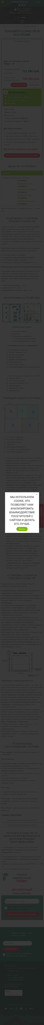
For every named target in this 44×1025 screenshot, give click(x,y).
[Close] (36, 494)
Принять (22, 529)
